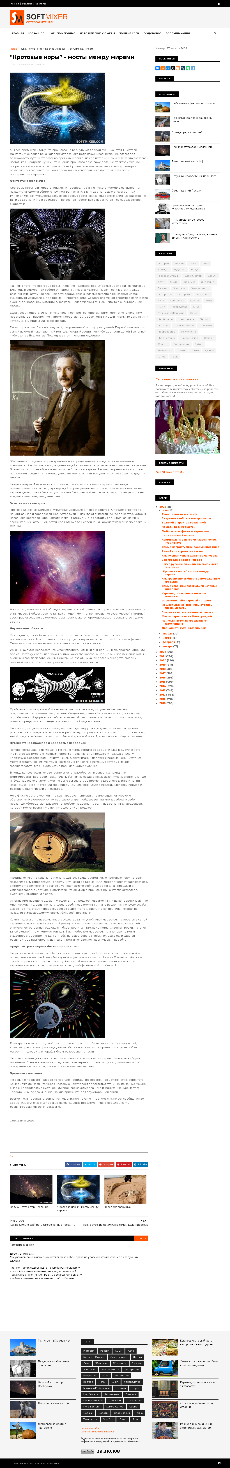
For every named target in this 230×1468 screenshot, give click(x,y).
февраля (169, 642)
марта (167, 637)
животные (207, 281)
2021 (162, 656)
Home (13, 48)
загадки (162, 288)
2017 (162, 673)
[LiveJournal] (183, 68)
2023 (163, 506)
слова (133, 1406)
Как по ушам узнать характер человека (190, 555)
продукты (206, 325)
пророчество (166, 331)
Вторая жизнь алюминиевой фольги (187, 612)
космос (195, 300)
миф (196, 306)
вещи (194, 269)
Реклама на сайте (90, 1428)
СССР (193, 263)
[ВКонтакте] (157, 68)
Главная (14, 3)
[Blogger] (178, 68)
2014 (163, 686)
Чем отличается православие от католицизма (185, 622)
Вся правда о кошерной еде (182, 559)
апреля (167, 633)
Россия (179, 263)
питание (163, 325)
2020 (163, 660)
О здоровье (152, 33)
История (163, 263)
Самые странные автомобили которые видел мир (189, 587)
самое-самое (189, 337)
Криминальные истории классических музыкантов (188, 207)
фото (195, 350)
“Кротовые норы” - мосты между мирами (77, 1208)
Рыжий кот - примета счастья (182, 551)
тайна (198, 344)
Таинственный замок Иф (187, 161)
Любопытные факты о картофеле (193, 103)
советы (162, 344)
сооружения (181, 344)
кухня (161, 306)
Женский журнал (62, 33)
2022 (163, 652)
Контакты (40, 3)
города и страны (168, 275)
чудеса (209, 350)
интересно (165, 294)
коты (209, 300)
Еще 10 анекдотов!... (169, 472)
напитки (121, 1388)
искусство (202, 294)
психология (188, 331)
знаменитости (200, 288)
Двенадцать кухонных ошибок (184, 628)
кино (161, 300)
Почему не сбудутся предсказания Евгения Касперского (194, 236)
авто (206, 263)
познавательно (184, 325)
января (167, 646)
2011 (162, 699)
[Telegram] (193, 68)
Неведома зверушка (117, 1207)
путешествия (166, 337)
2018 (162, 669)
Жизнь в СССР (129, 33)
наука (22, 48)
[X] (173, 68)
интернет (184, 294)
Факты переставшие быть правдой (187, 616)
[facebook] (219, 3)
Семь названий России (186, 190)
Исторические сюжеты (97, 33)
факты (182, 350)
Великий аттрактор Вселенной (30, 1207)
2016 (162, 677)
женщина (189, 281)
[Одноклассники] (162, 68)
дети (161, 281)
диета (174, 281)
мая (165, 510)
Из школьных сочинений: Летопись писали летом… (187, 606)
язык (174, 356)
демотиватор (193, 275)
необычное (165, 319)
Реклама (27, 3)
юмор (161, 356)
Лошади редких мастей (187, 132)
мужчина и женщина (171, 312)
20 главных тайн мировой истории (186, 600)
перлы (204, 319)
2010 (162, 703)
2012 (162, 694)
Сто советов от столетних (176, 379)
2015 (162, 681)
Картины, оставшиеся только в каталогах (184, 595)
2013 (162, 690)
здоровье (179, 288)
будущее (179, 269)
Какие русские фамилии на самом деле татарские (190, 565)
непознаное (35, 48)
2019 (162, 664)
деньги (212, 275)
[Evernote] (188, 68)
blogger (141, 1238)
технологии (165, 350)
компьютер (177, 300)
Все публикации (178, 33)
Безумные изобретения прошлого (194, 176)
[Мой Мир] (167, 68)
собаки (208, 337)
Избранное (36, 33)
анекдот (163, 269)
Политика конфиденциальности (98, 1431)
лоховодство (179, 306)
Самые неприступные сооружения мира (190, 547)
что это (108, 1419)
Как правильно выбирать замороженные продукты (191, 580)
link (11, 1156)
